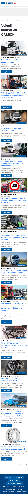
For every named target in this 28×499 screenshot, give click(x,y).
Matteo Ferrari (7, 301)
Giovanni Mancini (8, 90)
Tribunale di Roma (11, 489)
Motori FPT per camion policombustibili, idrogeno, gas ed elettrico (14, 345)
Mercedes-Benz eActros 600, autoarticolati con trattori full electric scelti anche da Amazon (13, 414)
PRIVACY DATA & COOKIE (14, 483)
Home (3, 21)
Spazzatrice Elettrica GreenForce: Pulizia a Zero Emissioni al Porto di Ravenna (14, 237)
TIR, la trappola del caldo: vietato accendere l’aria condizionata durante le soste (13, 95)
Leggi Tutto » (6, 72)
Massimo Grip (7, 444)
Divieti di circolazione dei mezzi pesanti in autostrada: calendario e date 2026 (13, 200)
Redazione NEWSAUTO (10, 194)
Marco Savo (6, 159)
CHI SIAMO (9, 477)
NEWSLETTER (14, 480)
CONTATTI (19, 477)
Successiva (21, 464)
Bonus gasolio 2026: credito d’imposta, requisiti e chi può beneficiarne (12, 163)
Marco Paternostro (8, 57)
